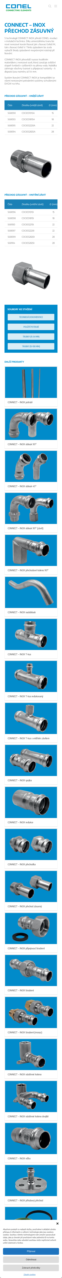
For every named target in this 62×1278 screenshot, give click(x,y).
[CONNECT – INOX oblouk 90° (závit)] (31, 508)
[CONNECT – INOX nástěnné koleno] (31, 1054)
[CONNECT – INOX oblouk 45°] (31, 466)
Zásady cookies (30, 1274)
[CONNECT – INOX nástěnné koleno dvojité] (31, 1096)
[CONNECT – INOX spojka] (31, 760)
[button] (57, 1223)
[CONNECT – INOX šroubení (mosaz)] (31, 1012)
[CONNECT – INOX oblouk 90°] (31, 424)
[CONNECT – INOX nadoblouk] (31, 592)
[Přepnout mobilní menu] (55, 6)
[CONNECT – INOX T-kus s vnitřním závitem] (31, 718)
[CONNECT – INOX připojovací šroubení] (31, 928)
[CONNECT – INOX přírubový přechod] (31, 1180)
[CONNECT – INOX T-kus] (31, 634)
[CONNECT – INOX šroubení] (31, 970)
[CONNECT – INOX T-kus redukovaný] (31, 676)
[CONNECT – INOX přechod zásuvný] (31, 886)
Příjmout (31, 1251)
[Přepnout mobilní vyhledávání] (49, 6)
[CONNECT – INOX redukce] (31, 802)
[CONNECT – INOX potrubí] (31, 382)
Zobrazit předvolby (31, 1267)
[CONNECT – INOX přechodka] (31, 844)
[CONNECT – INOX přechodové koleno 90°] (31, 550)
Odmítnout (31, 1259)
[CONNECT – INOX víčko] (31, 1138)
